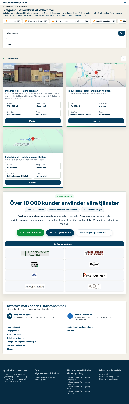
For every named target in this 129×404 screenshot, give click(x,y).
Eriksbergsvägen (14, 338)
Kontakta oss (40, 380)
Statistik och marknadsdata (79, 327)
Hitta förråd (104, 374)
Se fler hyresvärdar (64, 244)
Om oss (70, 331)
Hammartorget (13, 327)
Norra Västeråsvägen (16, 345)
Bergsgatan (12, 331)
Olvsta (10, 349)
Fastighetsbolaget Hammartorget (21, 342)
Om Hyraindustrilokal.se (45, 377)
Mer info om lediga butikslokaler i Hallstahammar (66, 15)
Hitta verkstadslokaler (108, 379)
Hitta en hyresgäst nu (60, 232)
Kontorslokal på (14, 334)
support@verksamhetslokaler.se (16, 379)
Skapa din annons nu (30, 232)
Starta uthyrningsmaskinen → (94, 233)
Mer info (32, 121)
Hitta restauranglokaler (109, 377)
